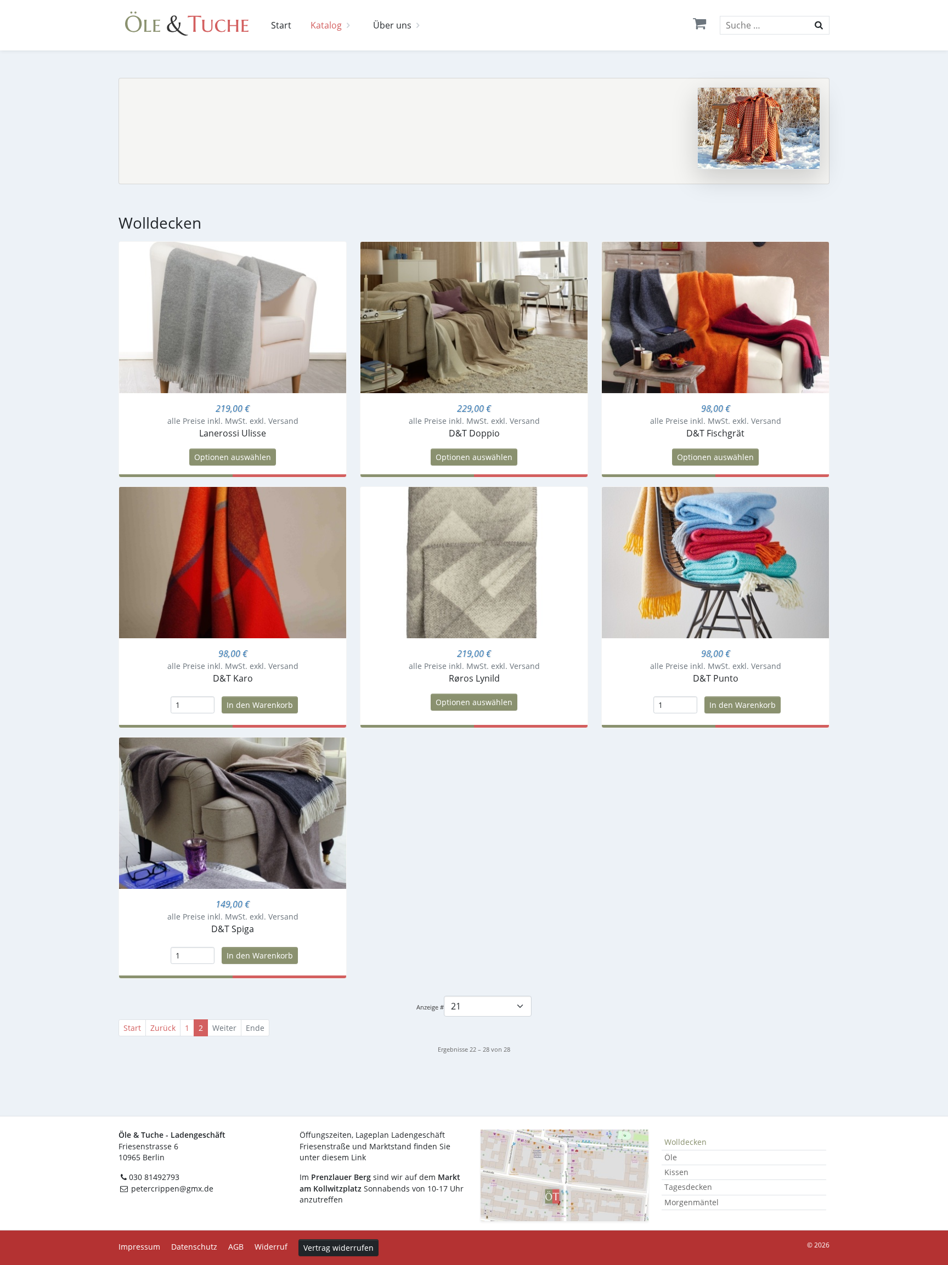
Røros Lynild (474, 678)
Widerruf (271, 1246)
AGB (236, 1246)
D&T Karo (233, 678)
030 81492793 (154, 1177)
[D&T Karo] (232, 561)
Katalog (326, 25)
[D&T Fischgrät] (715, 316)
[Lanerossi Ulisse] (232, 316)
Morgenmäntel (691, 1202)
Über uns (392, 25)
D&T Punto (715, 678)
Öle (670, 1157)
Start (281, 25)
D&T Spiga (232, 929)
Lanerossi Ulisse (232, 433)
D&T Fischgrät (715, 433)
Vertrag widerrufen (338, 1248)
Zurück (163, 1028)
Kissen (676, 1172)
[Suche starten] (819, 24)
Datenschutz (194, 1246)
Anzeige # (430, 1007)
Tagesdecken (688, 1187)
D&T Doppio (474, 433)
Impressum (139, 1246)
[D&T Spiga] (232, 812)
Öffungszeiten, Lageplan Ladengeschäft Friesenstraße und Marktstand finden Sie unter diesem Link (375, 1146)
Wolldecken (685, 1142)
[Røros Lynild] (474, 561)
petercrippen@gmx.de (171, 1188)
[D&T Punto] (715, 561)
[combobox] (775, 25)
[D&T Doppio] (474, 316)
